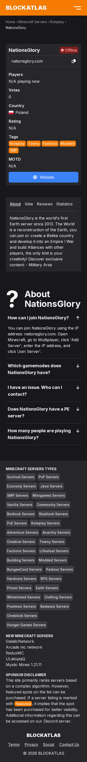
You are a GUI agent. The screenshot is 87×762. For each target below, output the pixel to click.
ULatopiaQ (15, 658)
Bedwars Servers (54, 606)
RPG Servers (51, 579)
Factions (50, 143)
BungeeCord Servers (24, 569)
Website (47, 177)
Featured (23, 704)
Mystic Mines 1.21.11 (24, 664)
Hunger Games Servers (26, 625)
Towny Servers (52, 542)
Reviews (44, 204)
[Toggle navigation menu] (76, 8)
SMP (13, 150)
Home (10, 22)
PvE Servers (17, 523)
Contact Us (69, 744)
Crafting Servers (58, 597)
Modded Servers (53, 560)
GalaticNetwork (20, 641)
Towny (33, 143)
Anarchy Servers (56, 532)
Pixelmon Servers (21, 606)
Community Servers (53, 505)
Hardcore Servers (21, 579)
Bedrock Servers (21, 514)
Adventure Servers (22, 532)
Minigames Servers (49, 495)
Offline (71, 50)
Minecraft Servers (32, 22)
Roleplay (57, 22)
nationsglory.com (27, 61)
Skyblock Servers (53, 514)
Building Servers (21, 560)
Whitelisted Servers (23, 597)
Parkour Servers (59, 569)
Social (48, 744)
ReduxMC (15, 653)
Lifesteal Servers (54, 551)
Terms (14, 744)
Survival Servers (20, 477)
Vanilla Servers (19, 505)
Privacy (31, 744)
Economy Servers (21, 486)
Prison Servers (19, 588)
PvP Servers (49, 477)
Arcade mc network (24, 647)
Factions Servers (21, 551)
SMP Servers (17, 495)
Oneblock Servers (22, 616)
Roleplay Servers (45, 523)
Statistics (64, 204)
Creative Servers (21, 542)
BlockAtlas (26, 7)
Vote (29, 204)
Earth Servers (47, 588)
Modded (68, 143)
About (15, 204)
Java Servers (51, 486)
